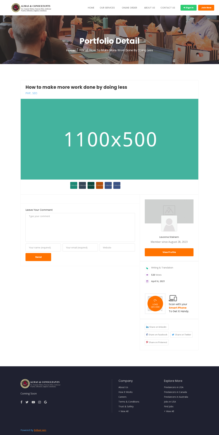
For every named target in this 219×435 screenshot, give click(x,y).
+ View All (123, 411)
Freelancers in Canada (175, 392)
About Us (123, 387)
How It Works (125, 392)
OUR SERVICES (107, 7)
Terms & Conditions (128, 401)
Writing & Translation (162, 267)
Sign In (189, 7)
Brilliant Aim (40, 430)
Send (38, 257)
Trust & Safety (126, 406)
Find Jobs (168, 406)
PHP (82, 50)
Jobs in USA (170, 401)
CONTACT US (167, 7)
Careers (122, 397)
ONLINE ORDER (129, 7)
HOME (91, 7)
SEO (34, 93)
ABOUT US (149, 7)
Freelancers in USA (173, 387)
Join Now (206, 7)
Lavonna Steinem (169, 237)
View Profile (169, 252)
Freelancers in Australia (176, 397)
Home (70, 50)
